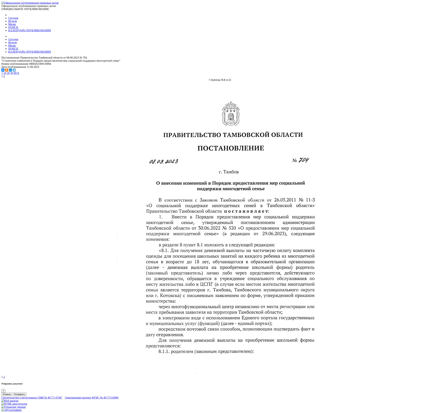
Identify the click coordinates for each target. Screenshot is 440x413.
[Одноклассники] (6, 70)
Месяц (12, 24)
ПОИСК (13, 27)
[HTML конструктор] (14, 403)
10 (4, 73)
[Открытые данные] (13, 406)
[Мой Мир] (10, 70)
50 (11, 73)
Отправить (19, 394)
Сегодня (13, 18)
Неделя (12, 21)
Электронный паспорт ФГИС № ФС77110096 (91, 397)
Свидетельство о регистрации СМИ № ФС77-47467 (31, 397)
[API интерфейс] (11, 410)
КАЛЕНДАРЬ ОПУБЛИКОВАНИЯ (29, 30)
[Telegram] (14, 70)
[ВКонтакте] (2, 70)
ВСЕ (16, 73)
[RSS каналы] (9, 400)
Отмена (7, 394)
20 (8, 73)
